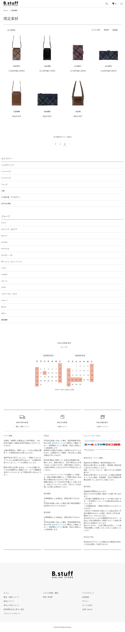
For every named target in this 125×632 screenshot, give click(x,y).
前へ (55, 144)
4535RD (47, 111)
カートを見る (87, 605)
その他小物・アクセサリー (10, 197)
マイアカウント (88, 593)
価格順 (106, 29)
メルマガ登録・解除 (50, 593)
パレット (4, 281)
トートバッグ (6, 171)
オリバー (4, 236)
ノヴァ (3, 268)
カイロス (4, 242)
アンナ (3, 222)
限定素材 (14, 10)
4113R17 (108, 66)
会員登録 (85, 597)
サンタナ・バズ (6, 255)
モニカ (3, 307)
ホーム (6, 10)
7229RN (16, 111)
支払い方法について (11, 605)
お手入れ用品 (6, 203)
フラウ (3, 287)
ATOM (50, 597)
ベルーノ (4, 300)
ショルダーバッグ (7, 165)
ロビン (3, 313)
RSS (44, 597)
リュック (4, 184)
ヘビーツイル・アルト (9, 294)
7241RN (47, 66)
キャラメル (5, 248)
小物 (2, 190)
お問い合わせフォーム (55, 443)
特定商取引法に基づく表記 (14, 609)
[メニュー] (121, 3)
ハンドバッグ (6, 178)
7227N (77, 111)
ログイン (85, 601)
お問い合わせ (87, 609)
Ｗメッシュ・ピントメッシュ (11, 261)
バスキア (4, 274)
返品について (9, 601)
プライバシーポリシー (12, 613)
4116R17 (77, 66)
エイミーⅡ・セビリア (9, 229)
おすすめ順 (96, 29)
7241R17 (16, 66)
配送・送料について (11, 597)
